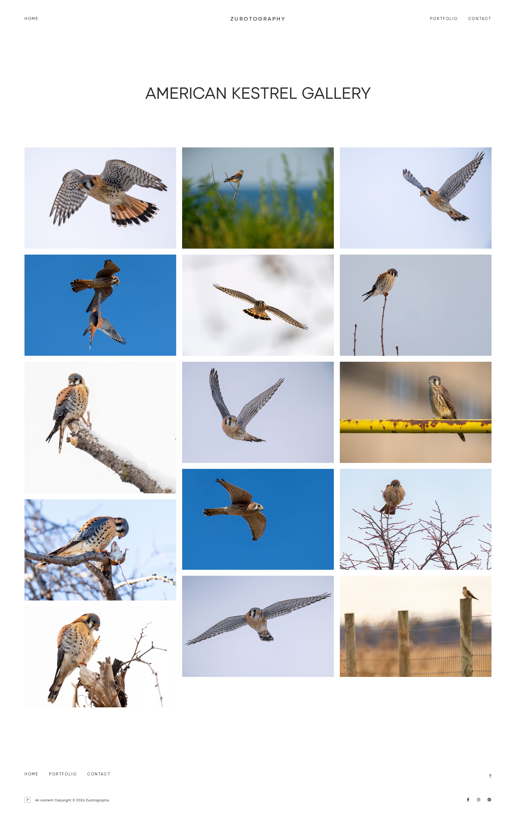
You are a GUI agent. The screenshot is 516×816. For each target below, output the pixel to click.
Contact (480, 18)
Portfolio (444, 18)
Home (31, 18)
